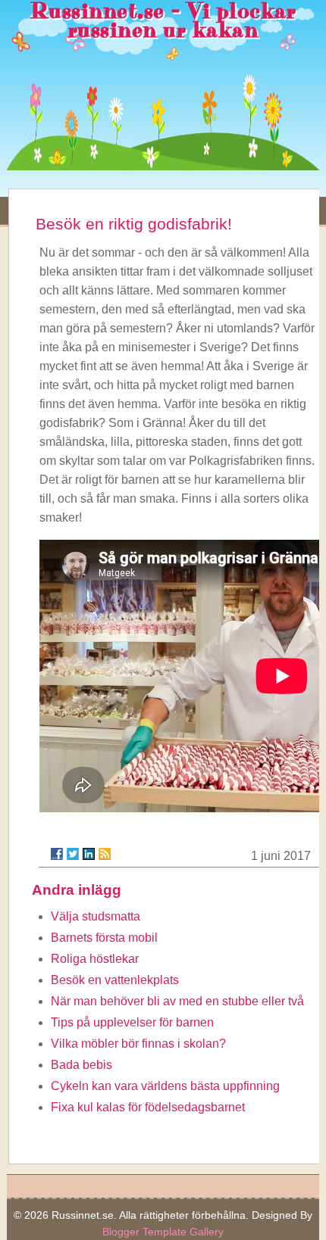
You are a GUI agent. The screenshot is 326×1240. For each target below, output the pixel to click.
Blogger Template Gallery (163, 1232)
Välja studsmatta (95, 916)
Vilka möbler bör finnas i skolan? (138, 1043)
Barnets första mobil (104, 937)
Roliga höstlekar (95, 958)
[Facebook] (57, 854)
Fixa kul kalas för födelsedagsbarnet (148, 1107)
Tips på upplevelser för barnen (132, 1022)
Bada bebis (81, 1064)
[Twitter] (73, 854)
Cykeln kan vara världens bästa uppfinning (165, 1086)
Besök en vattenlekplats (115, 980)
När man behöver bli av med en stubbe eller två (177, 1001)
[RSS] (105, 854)
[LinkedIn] (89, 854)
